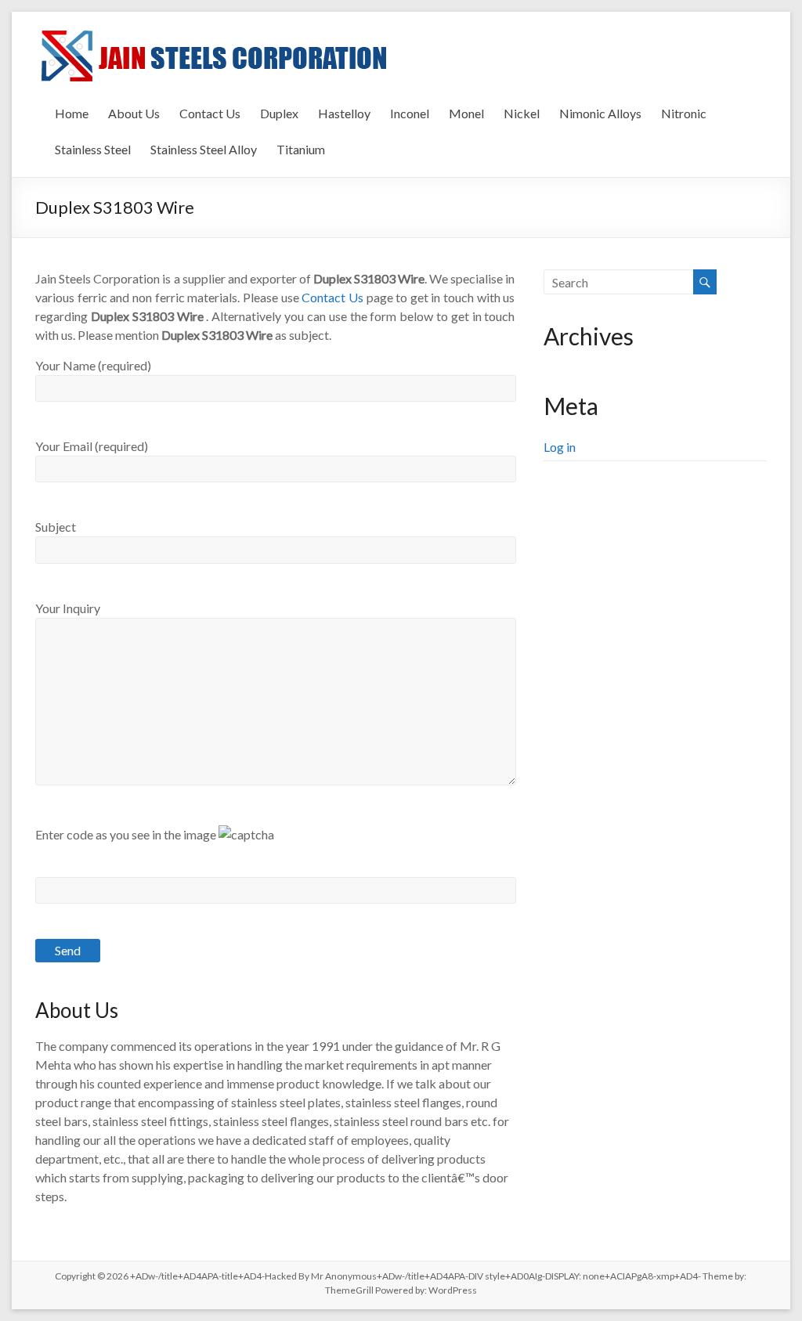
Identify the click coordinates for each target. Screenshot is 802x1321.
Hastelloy (344, 113)
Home (72, 113)
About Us (134, 113)
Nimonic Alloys (600, 113)
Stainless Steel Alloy (203, 149)
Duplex (279, 113)
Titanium (300, 149)
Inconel (409, 113)
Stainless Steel (93, 149)
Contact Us (209, 113)
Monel (466, 113)
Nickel (522, 113)
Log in (560, 446)
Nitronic (683, 113)
